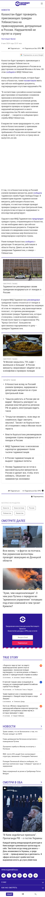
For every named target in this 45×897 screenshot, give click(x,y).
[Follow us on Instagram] (19, 875)
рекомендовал (33, 300)
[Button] (14, 48)
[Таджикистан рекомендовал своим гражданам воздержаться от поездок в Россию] (22, 270)
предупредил (37, 219)
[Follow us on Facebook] (3, 875)
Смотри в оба (12, 782)
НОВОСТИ (9, 726)
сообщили (10, 72)
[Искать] (35, 894)
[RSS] (30, 875)
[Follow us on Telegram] (25, 875)
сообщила (29, 241)
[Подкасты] (35, 875)
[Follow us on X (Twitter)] (9, 875)
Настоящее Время (8, 39)
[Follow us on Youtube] (14, 875)
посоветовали (30, 80)
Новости (5, 10)
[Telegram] (22, 894)
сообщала (37, 193)
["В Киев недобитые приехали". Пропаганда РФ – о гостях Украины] (22, 809)
